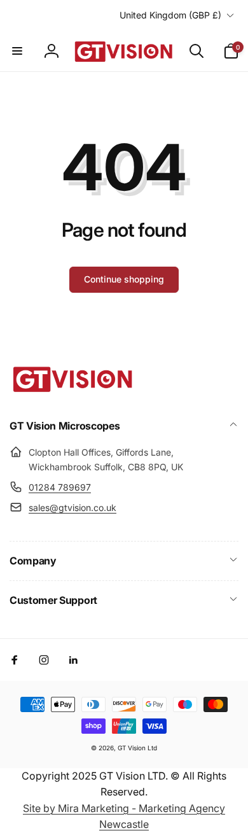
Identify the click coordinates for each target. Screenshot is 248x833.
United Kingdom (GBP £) (170, 15)
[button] (17, 51)
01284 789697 (60, 487)
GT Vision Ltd (137, 748)
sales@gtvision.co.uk (72, 507)
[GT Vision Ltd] (73, 392)
